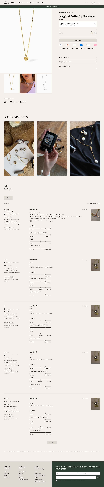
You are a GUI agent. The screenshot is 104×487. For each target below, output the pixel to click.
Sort (88, 203)
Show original (49, 221)
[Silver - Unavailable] (95, 33)
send (98, 477)
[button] (66, 12)
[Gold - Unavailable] (91, 33)
